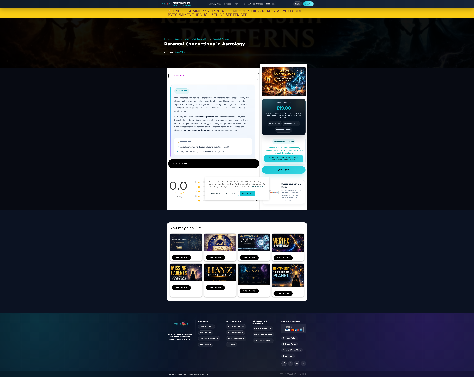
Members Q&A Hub (262, 328)
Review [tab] (213, 172)
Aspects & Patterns (221, 39)
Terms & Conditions (292, 350)
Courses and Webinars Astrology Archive (190, 39)
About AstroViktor (236, 326)
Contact (231, 344)
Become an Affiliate (263, 334)
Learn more (258, 186)
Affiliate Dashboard (263, 340)
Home (166, 39)
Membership (239, 4)
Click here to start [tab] (181, 163)
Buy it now (283, 170)
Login (297, 4)
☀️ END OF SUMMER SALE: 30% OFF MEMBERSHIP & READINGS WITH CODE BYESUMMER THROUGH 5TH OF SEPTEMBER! (235, 13)
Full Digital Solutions (297, 374)
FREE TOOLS (205, 344)
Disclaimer (288, 356)
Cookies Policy (289, 338)
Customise (215, 193)
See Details (181, 257)
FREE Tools (270, 4)
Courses (227, 4)
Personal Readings (236, 338)
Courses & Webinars (209, 338)
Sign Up (308, 4)
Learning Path (215, 4)
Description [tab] (178, 75)
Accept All (247, 193)
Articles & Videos (255, 4)
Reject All (231, 193)
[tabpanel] (213, 120)
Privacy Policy (289, 344)
